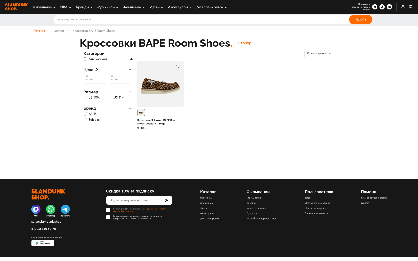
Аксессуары (178, 6)
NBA (64, 6)
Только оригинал (256, 208)
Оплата (365, 203)
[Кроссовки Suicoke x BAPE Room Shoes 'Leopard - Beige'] (160, 84)
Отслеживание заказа (317, 203)
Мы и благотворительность (262, 218)
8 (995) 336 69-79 (43, 228)
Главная (39, 31)
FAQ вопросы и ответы (374, 198)
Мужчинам (106, 6)
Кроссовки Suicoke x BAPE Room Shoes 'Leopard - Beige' (157, 122)
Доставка (252, 213)
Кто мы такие (254, 198)
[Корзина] (411, 7)
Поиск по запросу (315, 208)
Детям (155, 6)
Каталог (58, 31)
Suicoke (94, 119)
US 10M (94, 97)
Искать (360, 19)
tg (374, 6)
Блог (307, 198)
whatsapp (382, 6)
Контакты (251, 203)
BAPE (92, 114)
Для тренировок (210, 6)
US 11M (119, 97)
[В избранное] (178, 66)
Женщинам (132, 6)
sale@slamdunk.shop (46, 221)
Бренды (82, 6)
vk (389, 6)
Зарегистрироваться (316, 213)
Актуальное (42, 6)
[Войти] (403, 7)
